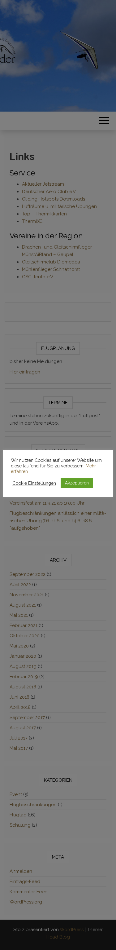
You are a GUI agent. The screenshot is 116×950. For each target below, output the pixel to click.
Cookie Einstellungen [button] (34, 483)
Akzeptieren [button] (77, 482)
